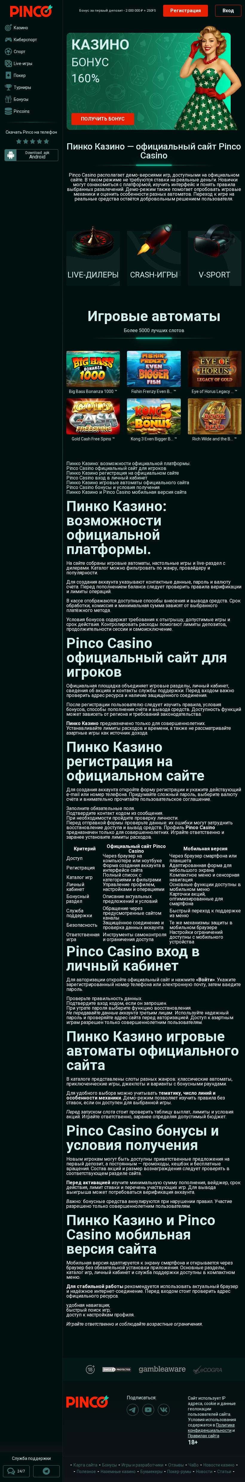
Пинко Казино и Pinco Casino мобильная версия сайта (126, 492)
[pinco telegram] (133, 1410)
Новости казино (219, 1465)
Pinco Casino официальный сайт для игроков (116, 468)
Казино (21, 27)
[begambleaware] (162, 1368)
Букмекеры (151, 1471)
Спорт (19, 51)
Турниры (22, 87)
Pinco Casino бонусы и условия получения (113, 487)
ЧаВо (194, 1465)
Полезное (86, 1471)
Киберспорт (25, 39)
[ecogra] (207, 1367)
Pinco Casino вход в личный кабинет (106, 478)
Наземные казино (118, 1471)
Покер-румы (179, 1471)
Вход (228, 10)
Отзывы (176, 1465)
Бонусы (21, 99)
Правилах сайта (203, 1435)
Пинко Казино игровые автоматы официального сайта (127, 482)
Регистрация (185, 10)
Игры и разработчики (142, 1465)
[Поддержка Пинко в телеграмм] (46, 1471)
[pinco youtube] (148, 1410)
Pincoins (22, 111)
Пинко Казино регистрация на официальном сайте (122, 473)
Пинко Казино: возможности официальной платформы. (128, 463)
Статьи (224, 1471)
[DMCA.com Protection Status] (117, 1369)
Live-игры (23, 63)
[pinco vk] (164, 1410)
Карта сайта (85, 1465)
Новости (204, 1471)
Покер (20, 75)
